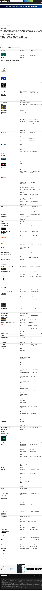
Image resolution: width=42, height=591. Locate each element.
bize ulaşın (30, 44)
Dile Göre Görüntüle (3, 47)
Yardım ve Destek (12, 570)
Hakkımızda (11, 568)
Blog (1, 568)
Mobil (2, 569)
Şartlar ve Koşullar (37, 575)
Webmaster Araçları (4, 572)
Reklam (11, 569)
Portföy (2, 570)
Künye (11, 572)
